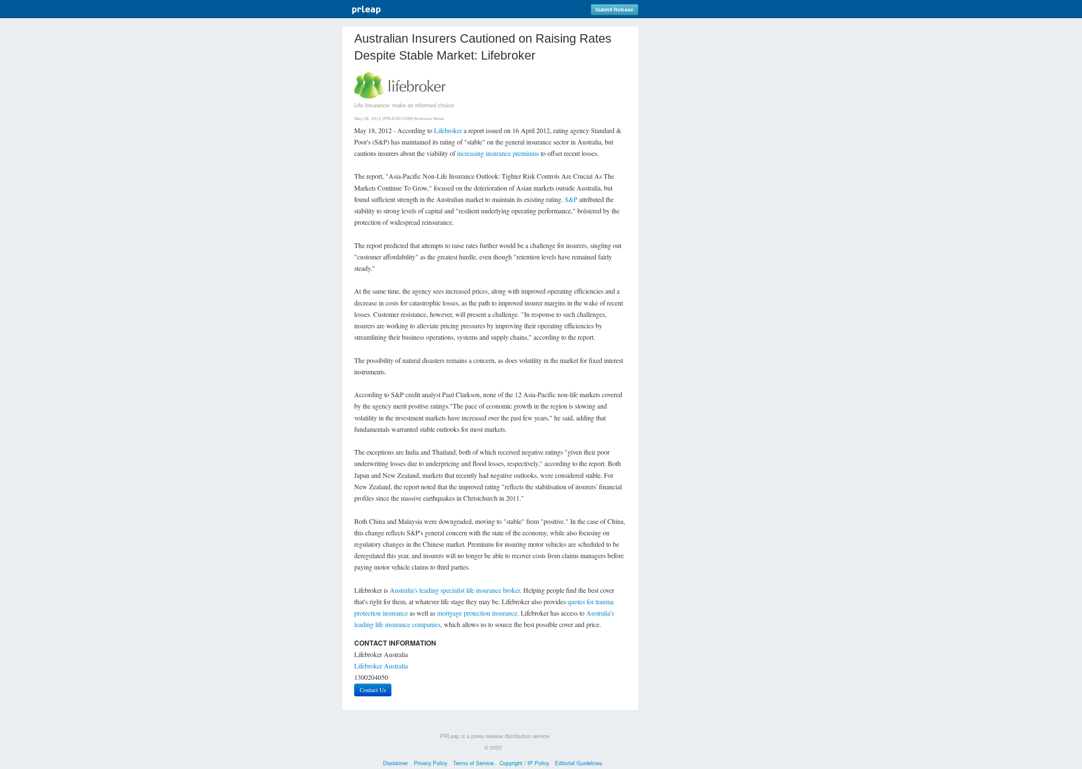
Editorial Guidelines (578, 763)
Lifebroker (448, 130)
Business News (429, 118)
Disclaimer (395, 763)
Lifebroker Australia (381, 665)
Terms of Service (473, 763)
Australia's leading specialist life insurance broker (455, 590)
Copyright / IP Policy (524, 763)
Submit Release (615, 9)
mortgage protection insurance (477, 612)
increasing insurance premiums (498, 153)
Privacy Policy (430, 763)
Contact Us (373, 690)
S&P (571, 199)
